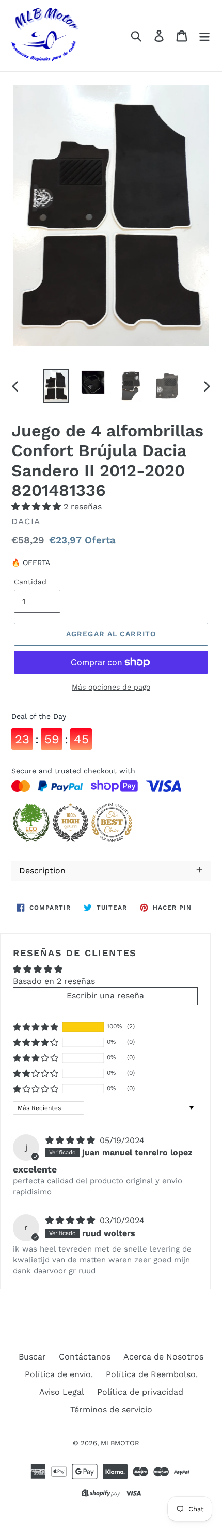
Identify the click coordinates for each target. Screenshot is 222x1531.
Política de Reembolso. (152, 1374)
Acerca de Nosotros (163, 1357)
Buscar (32, 1357)
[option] (55, 386)
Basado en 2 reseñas (54, 981)
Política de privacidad (140, 1392)
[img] (71, 1140)
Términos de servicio (111, 1409)
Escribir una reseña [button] (105, 996)
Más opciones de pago (111, 687)
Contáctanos (84, 1357)
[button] (37, 506)
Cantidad (30, 581)
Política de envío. (59, 1374)
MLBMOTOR (120, 1443)
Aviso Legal (61, 1392)
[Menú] (204, 36)
